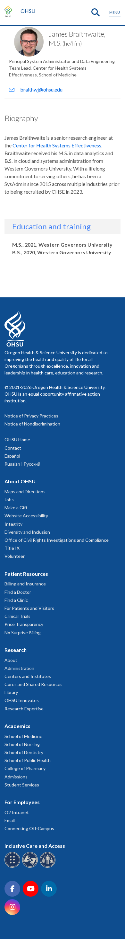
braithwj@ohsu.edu (41, 89)
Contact (12, 448)
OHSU (28, 11)
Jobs (9, 499)
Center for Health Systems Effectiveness (57, 145)
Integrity (13, 524)
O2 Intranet (16, 812)
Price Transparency (23, 624)
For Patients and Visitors (29, 608)
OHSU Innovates (21, 700)
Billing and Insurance (25, 583)
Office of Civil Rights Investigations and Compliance (56, 540)
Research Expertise (24, 708)
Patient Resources (26, 574)
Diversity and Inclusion (27, 532)
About (10, 660)
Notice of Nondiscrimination (32, 423)
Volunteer (14, 556)
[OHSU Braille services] (13, 866)
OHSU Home (17, 439)
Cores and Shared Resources (33, 684)
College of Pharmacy (25, 768)
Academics (17, 726)
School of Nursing (22, 744)
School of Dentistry (23, 752)
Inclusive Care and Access (34, 846)
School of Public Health (27, 760)
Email (9, 820)
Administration (19, 668)
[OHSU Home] (9, 10)
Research (15, 650)
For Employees (22, 802)
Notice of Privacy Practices (31, 415)
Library (11, 692)
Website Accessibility (26, 515)
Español (12, 456)
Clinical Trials (17, 616)
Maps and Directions (25, 491)
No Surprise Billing (22, 632)
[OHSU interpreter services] (48, 866)
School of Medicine (23, 736)
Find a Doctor (17, 592)
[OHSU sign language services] (31, 866)
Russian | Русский (22, 464)
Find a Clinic (16, 600)
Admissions (16, 776)
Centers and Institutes (27, 676)
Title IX (12, 548)
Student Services (21, 784)
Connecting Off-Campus (29, 828)
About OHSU (20, 481)
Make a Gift (16, 507)
